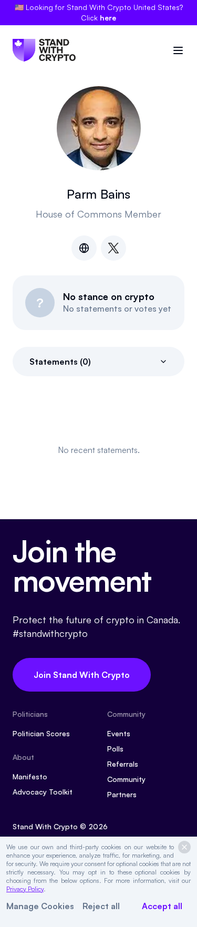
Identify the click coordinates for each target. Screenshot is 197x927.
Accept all (162, 906)
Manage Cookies (40, 906)
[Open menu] (178, 50)
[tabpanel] (98, 450)
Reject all (101, 906)
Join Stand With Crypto (82, 675)
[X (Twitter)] (113, 248)
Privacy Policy (25, 889)
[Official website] (84, 248)
